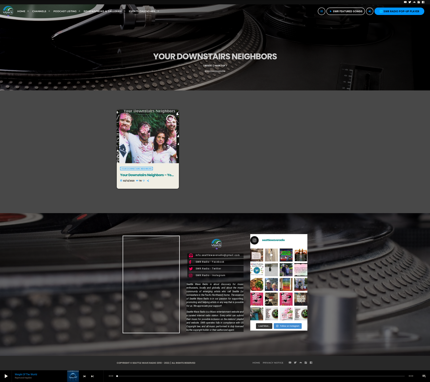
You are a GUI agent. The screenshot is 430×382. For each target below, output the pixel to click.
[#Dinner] (256, 284)
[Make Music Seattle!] (286, 299)
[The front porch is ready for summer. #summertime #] (256, 313)
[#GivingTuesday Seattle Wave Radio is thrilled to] (256, 269)
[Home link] (8, 11)
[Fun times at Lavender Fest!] (286, 269)
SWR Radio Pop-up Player (399, 11)
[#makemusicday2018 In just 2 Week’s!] (300, 299)
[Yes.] (300, 255)
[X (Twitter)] (409, 2)
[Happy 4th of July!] (286, 284)
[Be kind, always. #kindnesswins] (300, 313)
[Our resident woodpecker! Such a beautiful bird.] (271, 255)
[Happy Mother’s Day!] (286, 313)
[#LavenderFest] (271, 284)
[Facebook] (423, 2)
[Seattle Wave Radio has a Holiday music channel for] (286, 255)
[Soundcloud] (414, 2)
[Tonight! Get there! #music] (271, 299)
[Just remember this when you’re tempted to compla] (271, 269)
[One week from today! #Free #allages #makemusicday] (256, 299)
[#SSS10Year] (300, 284)
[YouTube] (405, 2)
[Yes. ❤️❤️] (300, 269)
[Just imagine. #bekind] (271, 313)
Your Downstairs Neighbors (136, 168)
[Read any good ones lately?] (256, 255)
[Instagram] (418, 2)
